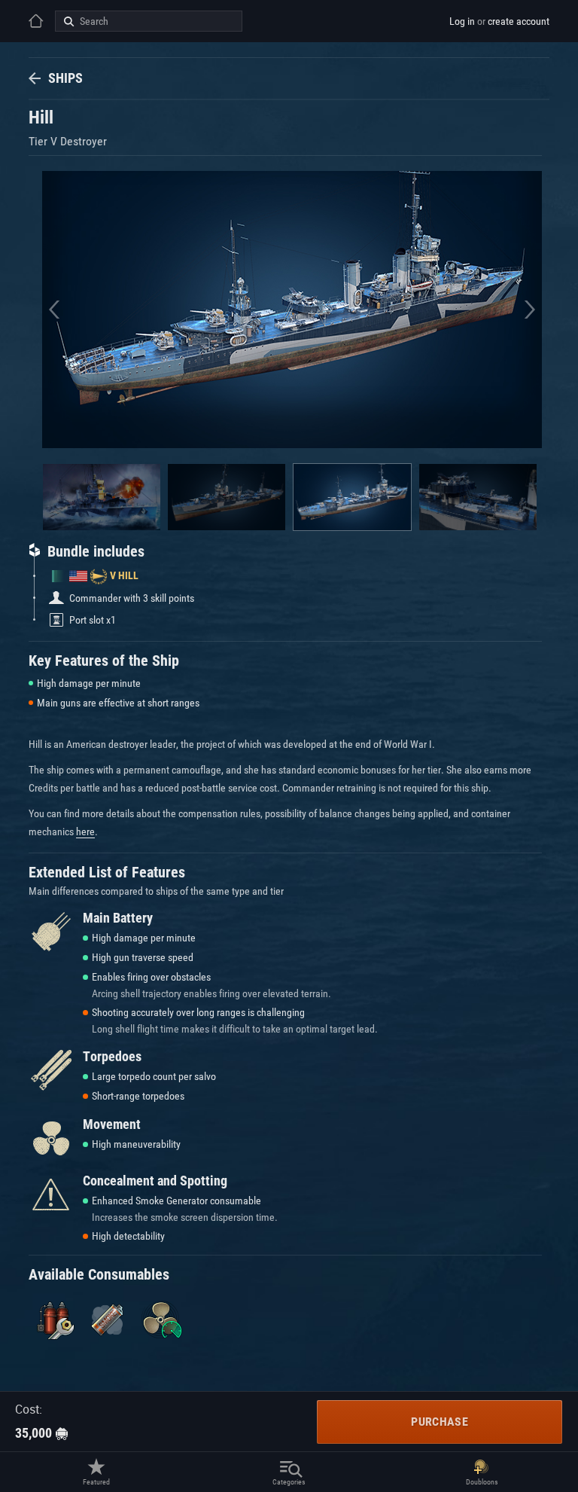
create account (518, 21)
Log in (462, 21)
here (85, 831)
